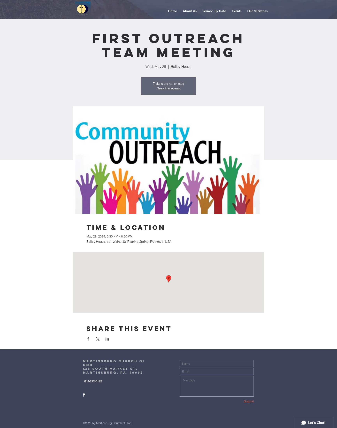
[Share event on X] (98, 339)
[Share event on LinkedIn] (107, 339)
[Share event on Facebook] (88, 339)
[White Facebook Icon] (83, 394)
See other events (168, 88)
